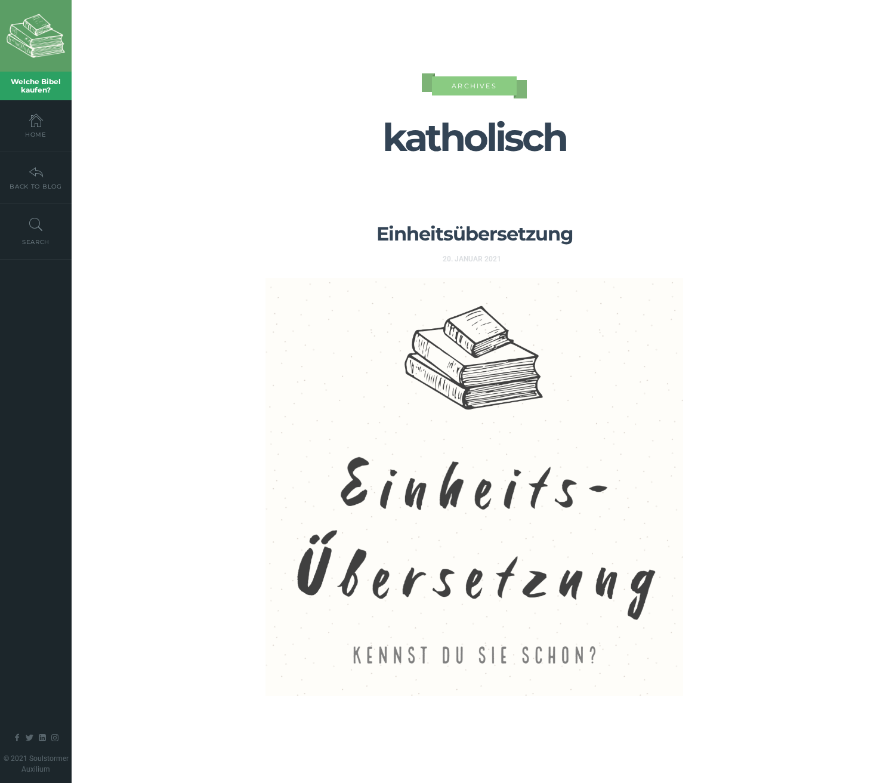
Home (36, 134)
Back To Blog (35, 186)
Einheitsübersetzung (474, 233)
